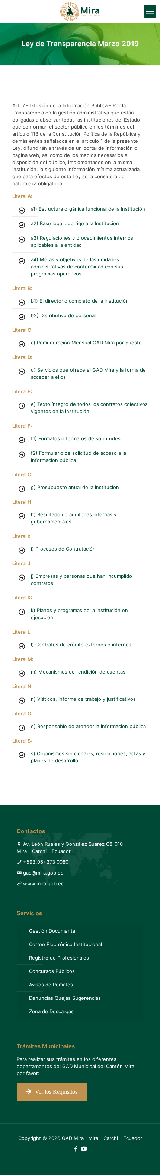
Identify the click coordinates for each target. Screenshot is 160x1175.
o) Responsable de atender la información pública (88, 726)
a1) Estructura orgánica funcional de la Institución (88, 209)
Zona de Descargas (51, 1011)
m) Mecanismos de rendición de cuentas (78, 672)
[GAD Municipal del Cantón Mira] (80, 11)
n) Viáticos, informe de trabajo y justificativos (83, 699)
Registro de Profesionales (59, 958)
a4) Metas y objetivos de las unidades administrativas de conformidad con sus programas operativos (77, 266)
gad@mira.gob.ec (43, 873)
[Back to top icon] (145, 1160)
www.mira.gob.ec (43, 883)
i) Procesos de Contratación (63, 549)
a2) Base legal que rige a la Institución (75, 223)
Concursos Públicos (52, 971)
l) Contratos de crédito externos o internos (81, 645)
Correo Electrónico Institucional (65, 944)
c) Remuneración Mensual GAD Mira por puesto (86, 343)
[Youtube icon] (84, 1148)
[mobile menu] (150, 11)
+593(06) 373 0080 (45, 862)
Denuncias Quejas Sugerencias (65, 998)
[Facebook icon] (76, 1148)
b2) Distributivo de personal (63, 315)
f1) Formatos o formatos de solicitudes (76, 438)
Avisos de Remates (51, 984)
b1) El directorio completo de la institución (80, 301)
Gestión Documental (52, 931)
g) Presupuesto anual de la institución (75, 487)
